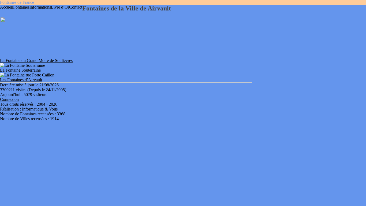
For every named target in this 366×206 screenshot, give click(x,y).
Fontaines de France (17, 2)
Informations (40, 7)
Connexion (9, 99)
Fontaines (21, 7)
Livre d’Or (60, 7)
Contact (75, 7)
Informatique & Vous (40, 109)
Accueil (6, 7)
